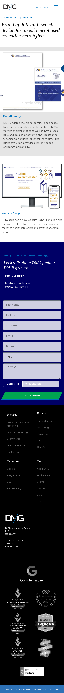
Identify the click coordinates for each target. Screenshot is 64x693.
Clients (40, 482)
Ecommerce (13, 439)
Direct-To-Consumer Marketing (18, 424)
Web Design (43, 427)
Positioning (13, 452)
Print (39, 440)
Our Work (42, 447)
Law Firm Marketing (17, 432)
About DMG (43, 468)
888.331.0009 (42, 7)
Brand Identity (44, 421)
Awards (41, 488)
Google (11, 468)
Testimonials (43, 475)
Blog (39, 495)
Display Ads (43, 434)
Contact (41, 501)
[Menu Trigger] (56, 6)
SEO (9, 482)
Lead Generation (16, 445)
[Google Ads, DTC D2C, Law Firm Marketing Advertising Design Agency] (10, 7)
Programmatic (14, 475)
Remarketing (14, 488)
